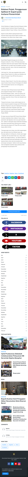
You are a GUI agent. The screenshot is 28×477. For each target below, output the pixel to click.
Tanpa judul (4, 195)
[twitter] (12, 463)
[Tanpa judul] (7, 190)
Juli (14, 319)
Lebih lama (23, 215)
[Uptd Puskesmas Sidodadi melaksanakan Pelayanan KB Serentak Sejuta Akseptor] (14, 343)
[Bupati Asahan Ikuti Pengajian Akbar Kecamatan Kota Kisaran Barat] (14, 388)
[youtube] (15, 463)
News (16, 173)
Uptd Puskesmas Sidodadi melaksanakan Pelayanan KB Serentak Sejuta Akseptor (12, 356)
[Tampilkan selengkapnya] (2, 180)
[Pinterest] (19, 177)
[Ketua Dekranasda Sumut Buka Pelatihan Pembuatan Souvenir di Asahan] (6, 418)
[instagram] (19, 463)
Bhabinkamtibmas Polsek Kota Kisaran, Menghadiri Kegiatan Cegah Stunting (19, 409)
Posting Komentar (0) (14, 211)
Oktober (14, 273)
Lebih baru (4, 215)
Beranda (3, 6)
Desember (14, 269)
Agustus (14, 278)
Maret (14, 262)
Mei (14, 255)
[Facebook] (6, 177)
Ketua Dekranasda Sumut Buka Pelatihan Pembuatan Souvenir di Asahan (20, 418)
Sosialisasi (21, 173)
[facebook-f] (9, 463)
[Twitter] (9, 177)
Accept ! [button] (5, 473)
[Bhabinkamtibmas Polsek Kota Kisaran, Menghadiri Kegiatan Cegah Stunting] (6, 409)
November (14, 271)
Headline (8, 6)
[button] (1, 2)
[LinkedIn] (15, 177)
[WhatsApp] (12, 177)
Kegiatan (12, 173)
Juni (14, 280)
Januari (14, 266)
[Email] (22, 177)
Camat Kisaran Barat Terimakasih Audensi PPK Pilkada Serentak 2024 (19, 364)
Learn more (11, 470)
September (14, 276)
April (14, 257)
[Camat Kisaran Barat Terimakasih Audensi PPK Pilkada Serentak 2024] (6, 364)
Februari (14, 264)
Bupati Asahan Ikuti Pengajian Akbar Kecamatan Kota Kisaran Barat (13, 401)
